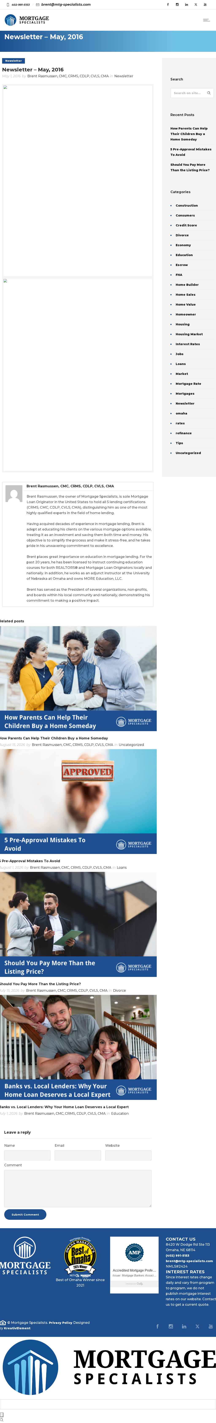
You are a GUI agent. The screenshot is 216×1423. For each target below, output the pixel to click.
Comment (13, 1165)
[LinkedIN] (186, 4)
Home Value (186, 304)
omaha (181, 413)
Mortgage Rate (188, 384)
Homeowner (186, 314)
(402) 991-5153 (177, 1255)
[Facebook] (168, 4)
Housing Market (189, 334)
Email (59, 1146)
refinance (184, 433)
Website (112, 1146)
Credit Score (186, 225)
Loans (181, 364)
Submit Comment (25, 1214)
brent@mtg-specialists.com (189, 1261)
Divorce (182, 235)
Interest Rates (188, 344)
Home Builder (187, 285)
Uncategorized (188, 453)
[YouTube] (205, 4)
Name (9, 1146)
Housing (183, 324)
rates (180, 423)
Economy (183, 245)
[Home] (26, 25)
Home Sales (186, 295)
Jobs (180, 354)
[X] (197, 1326)
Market (182, 374)
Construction (187, 205)
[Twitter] (195, 4)
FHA (179, 275)
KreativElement (17, 1328)
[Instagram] (177, 4)
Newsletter (185, 403)
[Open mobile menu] (207, 20)
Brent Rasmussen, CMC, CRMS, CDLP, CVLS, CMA (68, 76)
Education (184, 255)
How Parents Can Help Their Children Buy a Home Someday (189, 134)
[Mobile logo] (108, 1397)
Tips (179, 443)
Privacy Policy (60, 1323)
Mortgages (185, 394)
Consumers (185, 215)
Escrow (182, 265)
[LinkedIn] (184, 1326)
